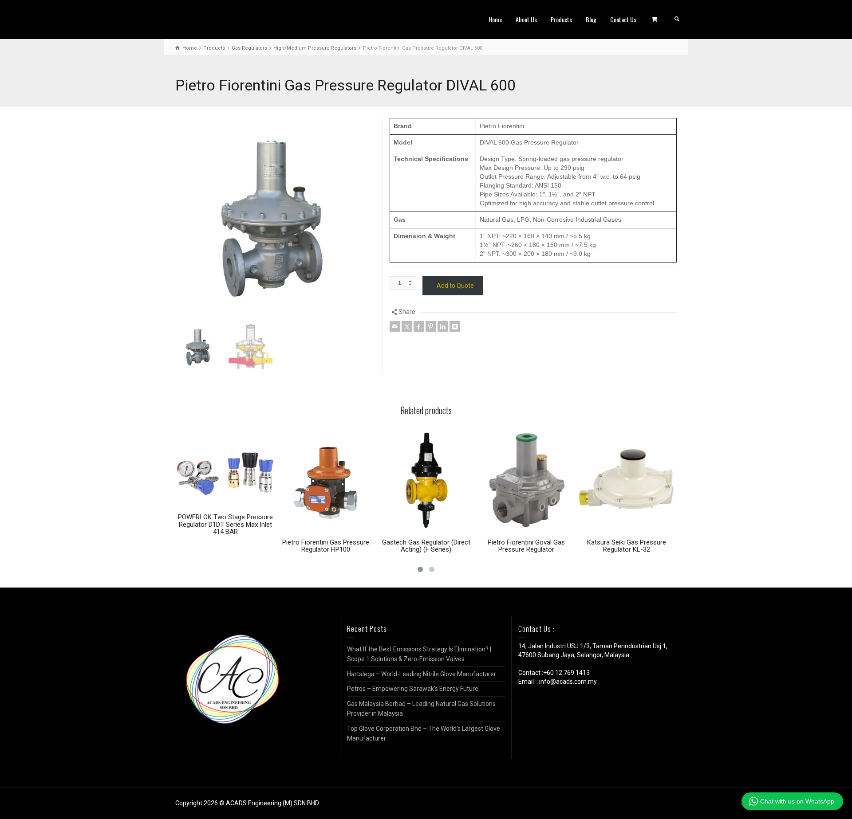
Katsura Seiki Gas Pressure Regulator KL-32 (626, 546)
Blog (591, 19)
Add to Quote (455, 285)
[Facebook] (419, 326)
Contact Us (623, 19)
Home (495, 19)
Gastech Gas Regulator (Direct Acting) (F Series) (426, 546)
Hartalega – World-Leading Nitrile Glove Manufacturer (421, 674)
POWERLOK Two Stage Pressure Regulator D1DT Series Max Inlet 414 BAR (225, 524)
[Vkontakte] (455, 326)
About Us (526, 19)
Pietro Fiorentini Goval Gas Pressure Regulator (526, 546)
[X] (407, 326)
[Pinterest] (431, 326)
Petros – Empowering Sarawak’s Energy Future (412, 688)
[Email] (395, 326)
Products (561, 19)
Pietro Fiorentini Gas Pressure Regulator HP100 (325, 546)
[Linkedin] (443, 326)
